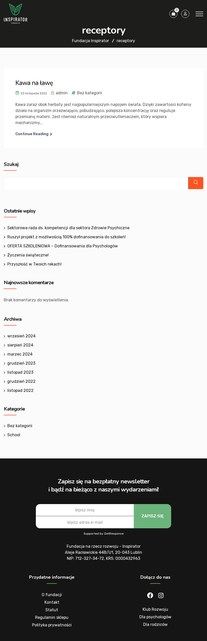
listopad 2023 (20, 372)
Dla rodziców (155, 624)
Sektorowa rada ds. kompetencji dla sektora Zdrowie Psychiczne (68, 227)
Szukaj (11, 164)
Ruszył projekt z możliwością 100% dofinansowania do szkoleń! (66, 237)
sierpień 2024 (20, 345)
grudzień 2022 (21, 381)
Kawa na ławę (34, 83)
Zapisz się (152, 516)
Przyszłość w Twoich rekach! (34, 264)
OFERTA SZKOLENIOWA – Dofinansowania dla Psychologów (62, 246)
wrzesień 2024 (21, 336)
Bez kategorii (89, 93)
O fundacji (52, 594)
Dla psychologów (155, 617)
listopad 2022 (20, 390)
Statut (51, 609)
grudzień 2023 (21, 363)
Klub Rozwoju (155, 609)
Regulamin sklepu (51, 617)
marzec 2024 (20, 354)
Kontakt (51, 602)
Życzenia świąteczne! (28, 255)
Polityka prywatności (52, 625)
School (13, 434)
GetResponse (114, 533)
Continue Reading (31, 134)
